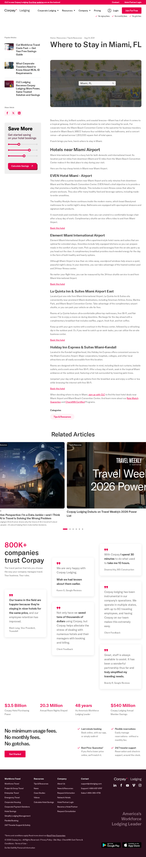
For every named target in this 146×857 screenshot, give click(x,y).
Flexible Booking (11, 820)
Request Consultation (66, 811)
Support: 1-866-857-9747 (91, 788)
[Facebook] (121, 785)
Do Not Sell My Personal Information (20, 847)
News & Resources (65, 788)
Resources (61, 38)
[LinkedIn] (115, 785)
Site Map (57, 839)
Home (52, 38)
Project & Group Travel (14, 788)
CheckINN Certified (75, 402)
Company (61, 778)
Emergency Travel (12, 797)
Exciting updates (36, 2)
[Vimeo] (134, 785)
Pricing (97, 10)
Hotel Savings (10, 811)
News (36, 788)
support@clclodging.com (91, 783)
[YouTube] (127, 785)
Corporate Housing (13, 802)
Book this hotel (57, 228)
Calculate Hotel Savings (44, 802)
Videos (37, 797)
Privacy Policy (46, 839)
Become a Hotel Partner (67, 806)
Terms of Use (20, 843)
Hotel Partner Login (132, 2)
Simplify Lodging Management (17, 816)
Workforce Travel (13, 778)
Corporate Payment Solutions (17, 806)
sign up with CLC (97, 394)
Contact (115, 2)
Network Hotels (63, 797)
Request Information (66, 793)
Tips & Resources (74, 38)
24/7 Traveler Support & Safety (17, 825)
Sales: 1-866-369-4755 (91, 793)
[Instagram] (140, 785)
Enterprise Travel (12, 793)
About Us (61, 783)
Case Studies (39, 793)
